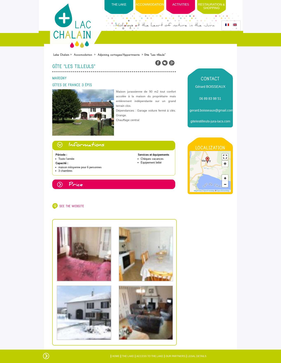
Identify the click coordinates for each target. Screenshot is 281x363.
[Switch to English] (235, 24)
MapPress (198, 191)
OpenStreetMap (223, 191)
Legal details (197, 356)
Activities (180, 4)
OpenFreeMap (209, 191)
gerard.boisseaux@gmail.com (210, 110)
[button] (207, 160)
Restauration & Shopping (211, 6)
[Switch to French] (227, 24)
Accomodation (83, 54)
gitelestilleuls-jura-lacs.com (210, 121)
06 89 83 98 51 (210, 98)
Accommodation (150, 4)
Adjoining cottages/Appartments (119, 54)
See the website (71, 206)
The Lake (128, 356)
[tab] (114, 145)
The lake (118, 4)
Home (116, 356)
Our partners (175, 356)
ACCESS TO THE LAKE (149, 356)
